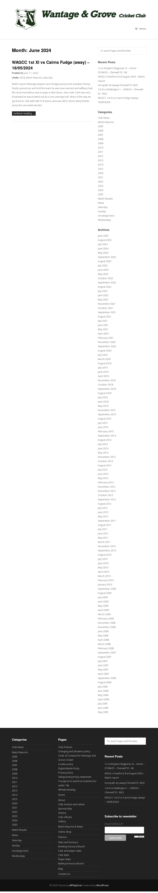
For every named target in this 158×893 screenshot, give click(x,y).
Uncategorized (106, 215)
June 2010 (103, 563)
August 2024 (104, 240)
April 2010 (103, 571)
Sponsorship (65, 808)
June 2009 (103, 601)
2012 (100, 156)
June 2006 (103, 691)
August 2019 (104, 363)
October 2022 (105, 278)
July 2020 (103, 355)
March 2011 (104, 542)
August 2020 (104, 350)
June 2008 (103, 631)
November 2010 (107, 546)
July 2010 (103, 559)
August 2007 (104, 656)
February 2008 (106, 648)
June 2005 (103, 708)
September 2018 (107, 389)
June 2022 (103, 295)
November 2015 (107, 410)
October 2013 (105, 461)
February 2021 (106, 337)
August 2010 (104, 554)
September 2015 (107, 414)
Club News (103, 117)
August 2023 (104, 261)
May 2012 (103, 516)
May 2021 (103, 329)
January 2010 (105, 584)
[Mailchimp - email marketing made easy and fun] (139, 836)
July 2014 (103, 444)
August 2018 (104, 393)
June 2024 (103, 248)
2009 (100, 143)
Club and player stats (69, 850)
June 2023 (103, 269)
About (61, 800)
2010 (100, 147)
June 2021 (103, 325)
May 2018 (103, 406)
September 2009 (107, 588)
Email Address (114, 824)
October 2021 (105, 308)
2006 (100, 130)
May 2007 (103, 669)
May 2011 (103, 537)
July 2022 (103, 291)
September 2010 (107, 550)
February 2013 (106, 482)
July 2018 (103, 397)
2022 (100, 181)
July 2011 (103, 529)
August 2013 (104, 465)
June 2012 (103, 512)
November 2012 (107, 491)
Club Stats (63, 855)
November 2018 (107, 380)
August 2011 (104, 525)
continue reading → (23, 113)
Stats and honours (68, 842)
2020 (100, 173)
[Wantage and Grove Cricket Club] (79, 31)
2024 (22, 77)
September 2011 (107, 520)
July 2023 (103, 265)
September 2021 (107, 312)
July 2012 (103, 508)
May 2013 (103, 478)
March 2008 (104, 644)
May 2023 (103, 274)
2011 (100, 152)
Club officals (65, 817)
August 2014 (104, 440)
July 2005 (103, 703)
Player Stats (64, 859)
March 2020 (104, 359)
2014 (100, 164)
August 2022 (104, 286)
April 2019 (103, 376)
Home (61, 795)
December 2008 (106, 622)
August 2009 (104, 593)
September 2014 (107, 435)
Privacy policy (65, 772)
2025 (100, 194)
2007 (100, 134)
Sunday (102, 211)
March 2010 (104, 576)
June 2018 (103, 401)
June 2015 (103, 427)
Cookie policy (65, 764)
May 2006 (103, 695)
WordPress (102, 885)
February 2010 (106, 580)
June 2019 (103, 372)
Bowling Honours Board (71, 846)
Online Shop (64, 831)
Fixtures (62, 837)
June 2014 (103, 448)
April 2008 (103, 639)
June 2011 (103, 533)
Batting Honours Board (71, 863)
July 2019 (103, 367)
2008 (100, 139)
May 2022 (103, 299)
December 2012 (106, 486)
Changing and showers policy (74, 751)
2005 (100, 126)
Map (60, 868)
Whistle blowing (66, 789)
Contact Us (64, 874)
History (62, 813)
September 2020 (107, 346)
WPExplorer (75, 885)
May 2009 (103, 605)
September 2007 (107, 652)
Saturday (48, 77)
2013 (100, 160)
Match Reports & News (70, 826)
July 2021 (103, 320)
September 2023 (107, 257)
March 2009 (104, 614)
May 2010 (103, 567)
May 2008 (103, 635)
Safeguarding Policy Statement (74, 777)
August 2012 (104, 503)
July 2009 (103, 597)
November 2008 (107, 627)
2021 (100, 177)
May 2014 (103, 452)
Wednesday (104, 220)
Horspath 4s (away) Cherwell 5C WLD (118, 85)
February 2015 (106, 431)
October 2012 (105, 495)
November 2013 (107, 457)
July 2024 (103, 244)
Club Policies (65, 747)
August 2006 (104, 682)
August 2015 (104, 418)
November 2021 (107, 303)
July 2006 (103, 686)
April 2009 (103, 610)
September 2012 (107, 499)
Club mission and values (71, 804)
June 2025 (103, 235)
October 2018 (105, 384)
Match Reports (34, 77)
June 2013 (103, 474)
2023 (100, 186)
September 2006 (107, 678)
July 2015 (103, 423)
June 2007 (103, 665)
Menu (142, 28)
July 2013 (103, 469)
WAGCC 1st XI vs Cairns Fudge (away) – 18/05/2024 (51, 65)
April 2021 (103, 333)
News (101, 203)
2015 (100, 169)
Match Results (105, 198)
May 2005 (103, 712)
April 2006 (103, 699)
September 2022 (107, 282)
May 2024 (103, 252)
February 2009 (106, 618)
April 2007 (103, 674)
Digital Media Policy (68, 768)
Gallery (62, 821)
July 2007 (103, 661)
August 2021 (104, 316)
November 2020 (107, 342)
